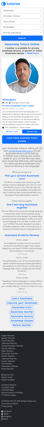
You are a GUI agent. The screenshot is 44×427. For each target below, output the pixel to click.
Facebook (7, 411)
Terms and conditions (9, 404)
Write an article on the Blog (12, 393)
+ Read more (32, 53)
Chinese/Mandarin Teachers (12, 346)
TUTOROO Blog (7, 390)
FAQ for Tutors (7, 377)
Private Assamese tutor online (18, 105)
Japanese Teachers (9, 343)
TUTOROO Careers (8, 395)
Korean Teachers (8, 356)
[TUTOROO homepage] (10, 3)
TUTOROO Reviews (8, 385)
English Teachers (7, 336)
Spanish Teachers (8, 338)
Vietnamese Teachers (9, 366)
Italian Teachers (7, 351)
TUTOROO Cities (7, 387)
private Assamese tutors (20, 150)
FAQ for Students (8, 380)
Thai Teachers (6, 364)
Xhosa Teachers (7, 369)
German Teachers (8, 348)
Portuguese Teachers (9, 353)
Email (5, 419)
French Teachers (7, 341)
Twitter (6, 414)
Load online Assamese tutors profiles (22, 139)
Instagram (7, 416)
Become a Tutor (7, 375)
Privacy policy (6, 406)
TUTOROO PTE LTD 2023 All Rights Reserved (18, 401)
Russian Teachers (8, 361)
